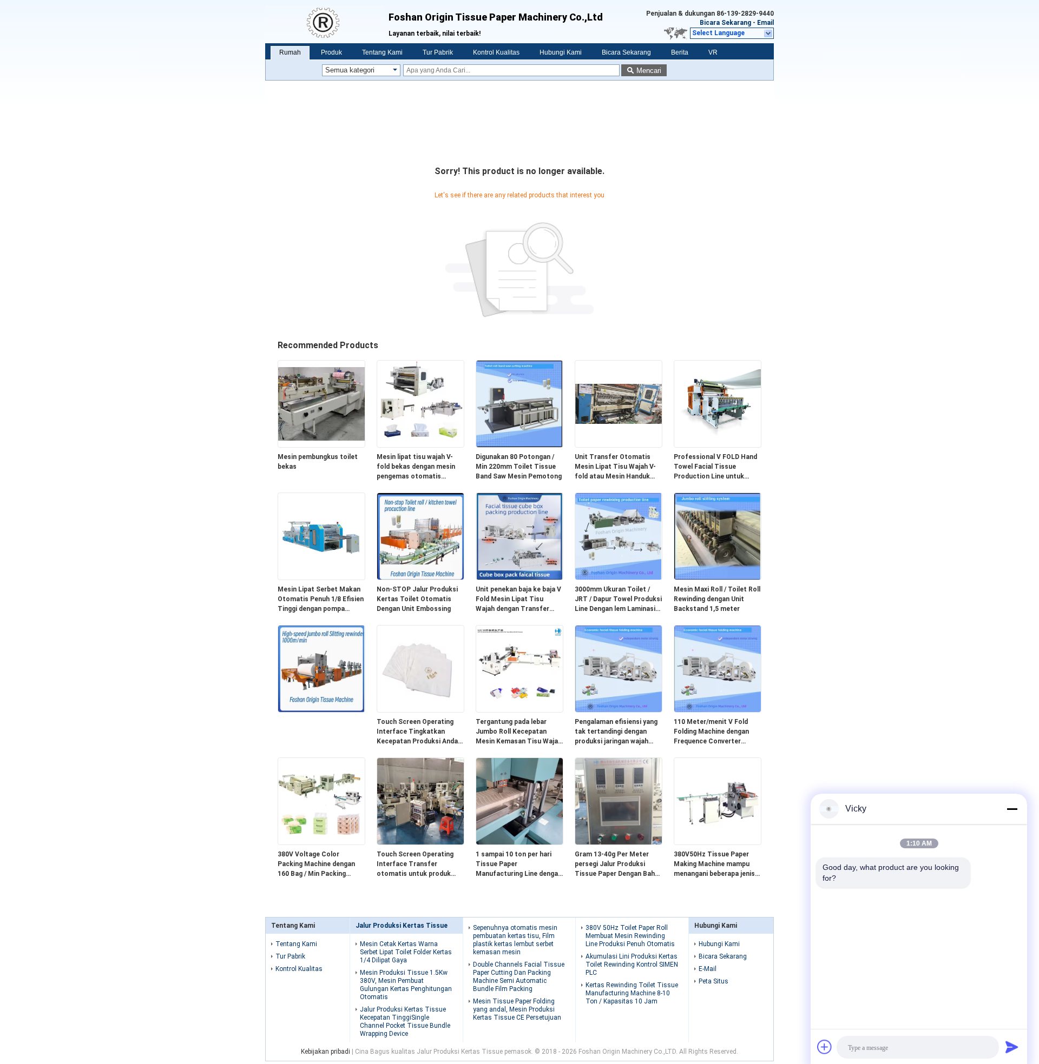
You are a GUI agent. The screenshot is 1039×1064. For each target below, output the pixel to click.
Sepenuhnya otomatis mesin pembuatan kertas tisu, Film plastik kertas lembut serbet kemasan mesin (515, 940)
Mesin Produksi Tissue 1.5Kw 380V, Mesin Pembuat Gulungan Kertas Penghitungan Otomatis (406, 985)
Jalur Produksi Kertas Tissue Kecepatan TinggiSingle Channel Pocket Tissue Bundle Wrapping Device (405, 1022)
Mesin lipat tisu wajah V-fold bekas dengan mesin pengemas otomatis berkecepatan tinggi (416, 467)
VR (713, 52)
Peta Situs (713, 981)
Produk (331, 52)
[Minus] (1011, 808)
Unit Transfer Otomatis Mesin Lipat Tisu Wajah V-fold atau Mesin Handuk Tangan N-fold (615, 467)
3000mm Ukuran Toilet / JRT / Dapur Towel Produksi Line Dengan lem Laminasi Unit (618, 600)
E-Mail (707, 969)
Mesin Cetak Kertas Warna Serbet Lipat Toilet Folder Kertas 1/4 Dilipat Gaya (406, 952)
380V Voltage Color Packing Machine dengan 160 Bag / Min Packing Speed (316, 864)
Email (765, 22)
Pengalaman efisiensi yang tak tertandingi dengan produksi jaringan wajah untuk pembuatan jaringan (616, 732)
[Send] (1012, 1047)
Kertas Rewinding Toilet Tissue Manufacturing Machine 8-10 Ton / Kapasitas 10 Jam (632, 993)
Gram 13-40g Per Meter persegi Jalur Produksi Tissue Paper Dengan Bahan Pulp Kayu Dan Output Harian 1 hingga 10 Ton (618, 864)
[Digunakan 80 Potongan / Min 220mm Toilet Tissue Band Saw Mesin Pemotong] (519, 445)
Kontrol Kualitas (496, 52)
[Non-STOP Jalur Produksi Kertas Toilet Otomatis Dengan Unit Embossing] (420, 577)
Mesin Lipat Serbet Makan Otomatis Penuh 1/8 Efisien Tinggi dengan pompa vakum (321, 600)
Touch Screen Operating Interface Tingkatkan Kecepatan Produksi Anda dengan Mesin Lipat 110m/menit (417, 732)
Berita (679, 52)
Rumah (290, 52)
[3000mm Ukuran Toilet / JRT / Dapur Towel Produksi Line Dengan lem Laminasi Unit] (618, 577)
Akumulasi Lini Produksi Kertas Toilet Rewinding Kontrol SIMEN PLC (632, 964)
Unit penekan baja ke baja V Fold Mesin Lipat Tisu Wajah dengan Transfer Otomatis (518, 600)
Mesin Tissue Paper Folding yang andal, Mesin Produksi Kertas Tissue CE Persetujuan (517, 1009)
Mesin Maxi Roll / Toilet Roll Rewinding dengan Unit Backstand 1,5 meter (717, 599)
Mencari (648, 70)
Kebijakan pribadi (325, 1051)
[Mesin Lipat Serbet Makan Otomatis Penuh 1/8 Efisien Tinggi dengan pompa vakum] (321, 577)
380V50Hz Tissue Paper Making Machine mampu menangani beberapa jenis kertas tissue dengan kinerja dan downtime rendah (714, 864)
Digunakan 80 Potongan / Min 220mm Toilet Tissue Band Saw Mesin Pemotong (519, 466)
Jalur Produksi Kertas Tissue (402, 925)
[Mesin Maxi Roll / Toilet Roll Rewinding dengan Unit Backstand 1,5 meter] (717, 577)
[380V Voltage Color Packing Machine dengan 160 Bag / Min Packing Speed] (321, 842)
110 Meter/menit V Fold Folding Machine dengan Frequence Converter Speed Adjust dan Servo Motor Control (711, 732)
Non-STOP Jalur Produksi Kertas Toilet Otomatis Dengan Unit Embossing (417, 599)
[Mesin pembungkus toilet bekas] (321, 445)
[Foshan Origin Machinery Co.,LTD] (327, 21)
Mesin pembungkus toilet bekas (318, 461)
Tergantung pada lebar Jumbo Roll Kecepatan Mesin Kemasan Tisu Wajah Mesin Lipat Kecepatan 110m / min (519, 732)
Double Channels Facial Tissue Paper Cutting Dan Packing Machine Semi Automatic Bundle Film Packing (518, 977)
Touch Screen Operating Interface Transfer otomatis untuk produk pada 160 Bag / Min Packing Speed (419, 864)
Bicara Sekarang (725, 22)
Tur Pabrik (438, 52)
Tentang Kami (382, 52)
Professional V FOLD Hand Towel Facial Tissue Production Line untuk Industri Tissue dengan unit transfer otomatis (717, 467)
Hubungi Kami (561, 52)
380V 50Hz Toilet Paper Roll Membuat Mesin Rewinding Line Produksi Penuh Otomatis (630, 936)
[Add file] (824, 1047)
